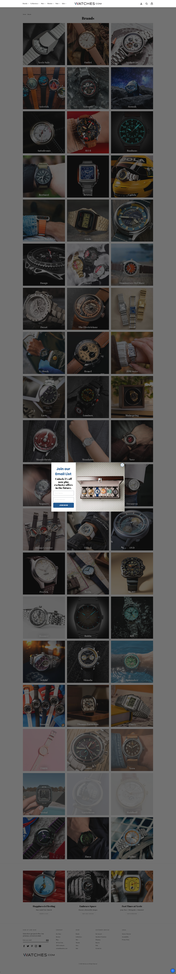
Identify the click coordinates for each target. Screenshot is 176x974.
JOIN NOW (63, 505)
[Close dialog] (122, 464)
